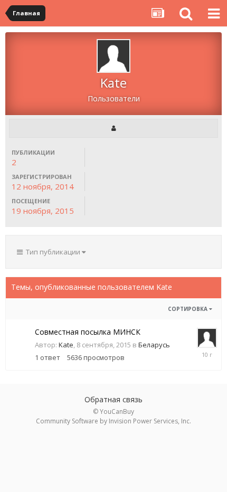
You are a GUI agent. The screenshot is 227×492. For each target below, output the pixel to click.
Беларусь (154, 344)
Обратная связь (113, 399)
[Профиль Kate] (113, 128)
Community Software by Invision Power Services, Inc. (113, 421)
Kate (66, 344)
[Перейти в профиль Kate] (207, 338)
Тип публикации (52, 252)
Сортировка (188, 309)
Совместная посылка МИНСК (87, 332)
